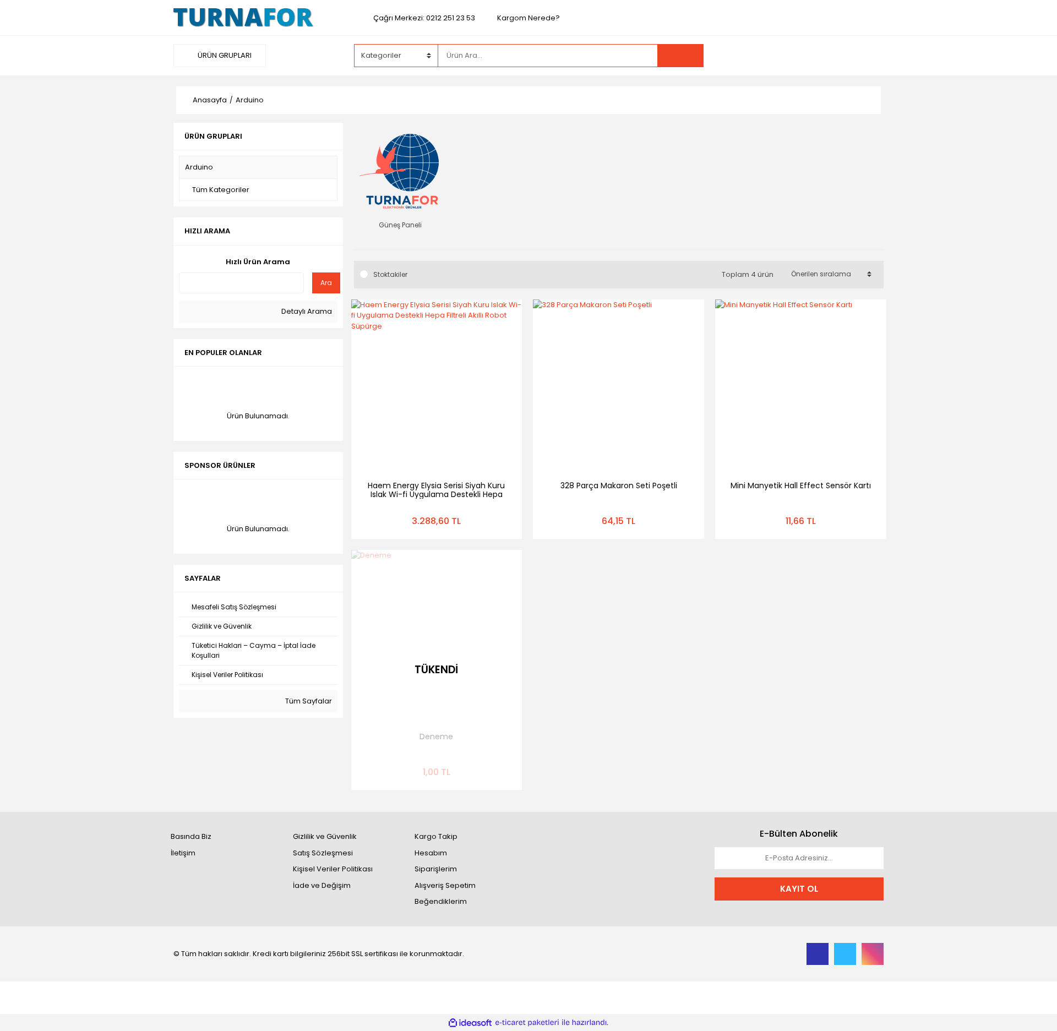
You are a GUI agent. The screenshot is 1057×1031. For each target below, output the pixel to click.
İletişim (183, 853)
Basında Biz (191, 836)
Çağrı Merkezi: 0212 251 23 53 (424, 18)
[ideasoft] (470, 1022)
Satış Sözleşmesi (323, 853)
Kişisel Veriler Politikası (333, 869)
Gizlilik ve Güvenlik (325, 836)
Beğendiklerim (441, 901)
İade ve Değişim (322, 885)
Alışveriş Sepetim (445, 885)
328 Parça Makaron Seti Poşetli (618, 485)
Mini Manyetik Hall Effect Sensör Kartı (801, 485)
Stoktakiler (390, 274)
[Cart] (867, 55)
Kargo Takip (436, 836)
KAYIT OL (799, 888)
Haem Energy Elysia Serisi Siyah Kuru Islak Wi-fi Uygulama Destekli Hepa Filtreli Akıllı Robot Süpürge (436, 494)
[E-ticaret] (527, 1022)
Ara (326, 282)
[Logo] (243, 17)
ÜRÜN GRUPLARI (224, 55)
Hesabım (431, 853)
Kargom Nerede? (528, 18)
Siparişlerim (436, 869)
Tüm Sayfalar (308, 701)
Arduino (250, 100)
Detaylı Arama (306, 311)
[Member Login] (801, 55)
